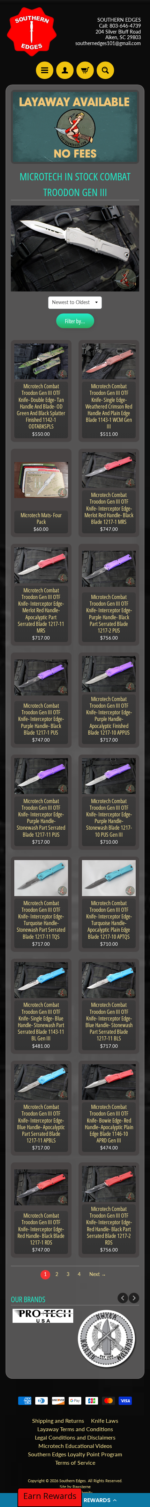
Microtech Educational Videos (75, 1445)
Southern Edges (72, 1480)
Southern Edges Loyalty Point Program (75, 1454)
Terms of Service (75, 1462)
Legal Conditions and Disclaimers (75, 1437)
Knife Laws (104, 1420)
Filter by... (75, 321)
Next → (97, 1274)
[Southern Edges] (32, 32)
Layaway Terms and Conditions (75, 1429)
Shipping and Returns (58, 1420)
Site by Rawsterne (75, 1486)
